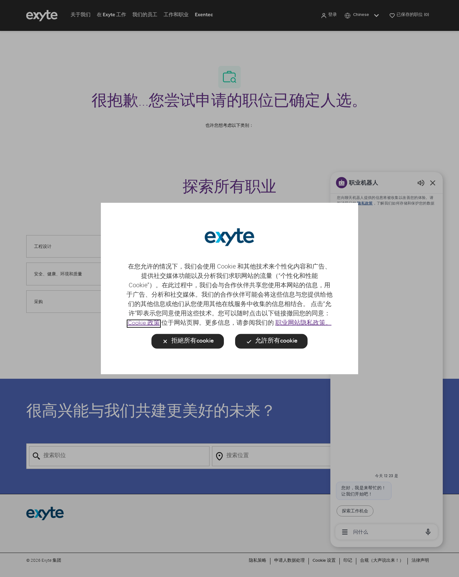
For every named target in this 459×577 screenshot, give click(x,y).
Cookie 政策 (144, 324)
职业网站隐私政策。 (303, 324)
